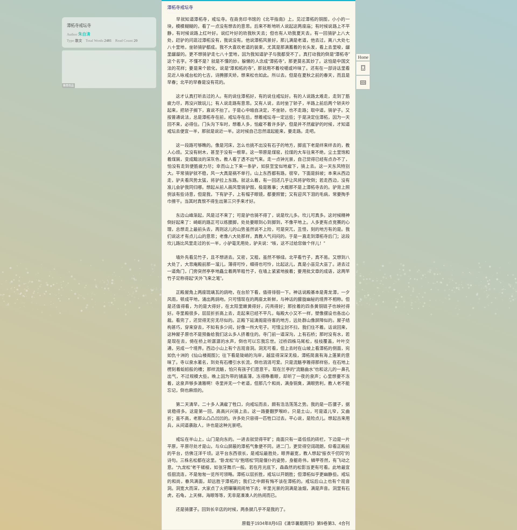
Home (363, 57)
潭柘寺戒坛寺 (79, 25)
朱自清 (84, 34)
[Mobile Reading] (363, 68)
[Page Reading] (363, 82)
